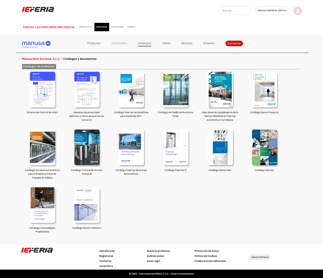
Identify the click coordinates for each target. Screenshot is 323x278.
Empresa (209, 43)
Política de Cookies (205, 256)
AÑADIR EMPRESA (260, 257)
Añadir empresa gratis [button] (272, 10)
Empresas (101, 27)
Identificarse (107, 251)
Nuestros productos (158, 251)
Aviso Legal (153, 261)
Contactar (234, 43)
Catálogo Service (264, 170)
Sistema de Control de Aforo (42, 112)
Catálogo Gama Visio (219, 170)
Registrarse (106, 256)
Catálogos (117, 27)
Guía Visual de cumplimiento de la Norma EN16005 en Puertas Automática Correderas (220, 116)
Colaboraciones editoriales (210, 261)
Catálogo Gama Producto (264, 112)
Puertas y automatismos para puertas (49, 27)
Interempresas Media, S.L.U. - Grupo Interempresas (166, 273)
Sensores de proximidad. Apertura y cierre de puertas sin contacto (86, 116)
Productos (85, 27)
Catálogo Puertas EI (175, 170)
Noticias (187, 43)
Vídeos (131, 27)
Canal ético (106, 266)
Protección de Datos (206, 251)
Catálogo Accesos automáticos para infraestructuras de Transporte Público (42, 174)
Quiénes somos (155, 256)
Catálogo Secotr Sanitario (86, 228)
